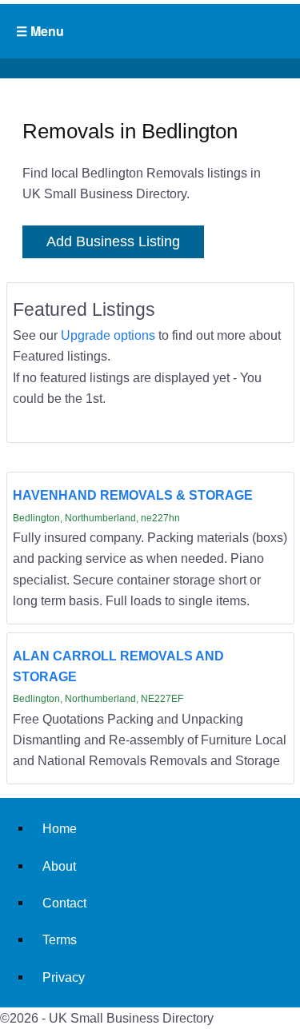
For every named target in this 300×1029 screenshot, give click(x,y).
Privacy (63, 977)
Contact (64, 902)
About (59, 866)
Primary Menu (150, 31)
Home (59, 828)
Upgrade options (108, 335)
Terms (59, 939)
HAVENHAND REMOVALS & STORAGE (133, 495)
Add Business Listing (113, 241)
